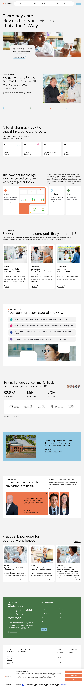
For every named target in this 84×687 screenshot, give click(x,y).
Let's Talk (59, 662)
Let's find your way (19, 57)
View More (77, 541)
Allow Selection (73, 675)
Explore (34, 286)
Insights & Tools (60, 660)
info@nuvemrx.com (12, 632)
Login (78, 4)
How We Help (60, 652)
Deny (74, 679)
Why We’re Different (61, 655)
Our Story (59, 657)
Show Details (64, 684)
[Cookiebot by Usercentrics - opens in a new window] (8, 685)
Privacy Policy (24, 662)
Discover (61, 286)
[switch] (35, 685)
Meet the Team (55, 488)
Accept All (74, 671)
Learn (7, 286)
